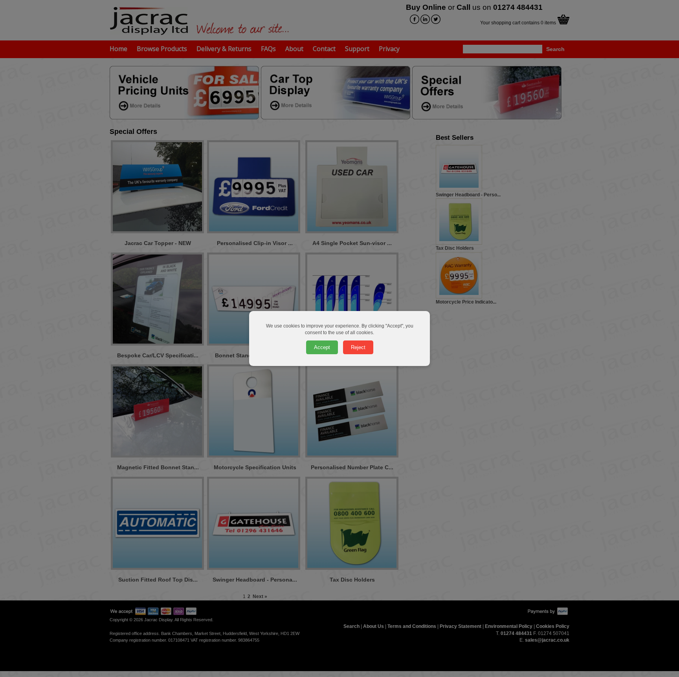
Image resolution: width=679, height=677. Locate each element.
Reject (358, 347)
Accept (322, 347)
